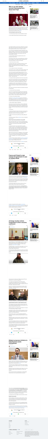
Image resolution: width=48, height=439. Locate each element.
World (20, 2)
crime (13, 334)
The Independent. (25, 177)
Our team (10, 434)
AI (11, 334)
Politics (24, 2)
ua (19, 429)
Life (17, 2)
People (37, 2)
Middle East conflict (18, 4)
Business (28, 2)
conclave (18, 149)
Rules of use (10, 432)
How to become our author (19, 433)
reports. (20, 30)
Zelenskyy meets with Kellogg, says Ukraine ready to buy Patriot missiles (34, 174)
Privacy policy (18, 432)
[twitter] (29, 429)
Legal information (10, 433)
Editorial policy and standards (20, 431)
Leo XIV (20, 149)
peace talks (22, 4)
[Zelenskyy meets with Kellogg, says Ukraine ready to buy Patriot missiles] (34, 170)
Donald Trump (25, 4)
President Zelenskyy (30, 4)
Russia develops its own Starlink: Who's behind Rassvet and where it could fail (34, 28)
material (23, 141)
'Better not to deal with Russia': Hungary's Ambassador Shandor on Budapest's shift (34, 16)
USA (9, 334)
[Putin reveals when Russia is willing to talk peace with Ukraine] (34, 160)
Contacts (17, 434)
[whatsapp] (31, 429)
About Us (10, 431)
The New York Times (15, 244)
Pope (12, 149)
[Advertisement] (18, 41)
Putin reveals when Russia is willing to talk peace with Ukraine (34, 164)
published (20, 117)
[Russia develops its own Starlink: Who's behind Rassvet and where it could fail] (34, 23)
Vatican (10, 149)
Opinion (33, 2)
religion (15, 149)
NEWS (30, 6)
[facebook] (26, 429)
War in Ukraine (12, 2)
